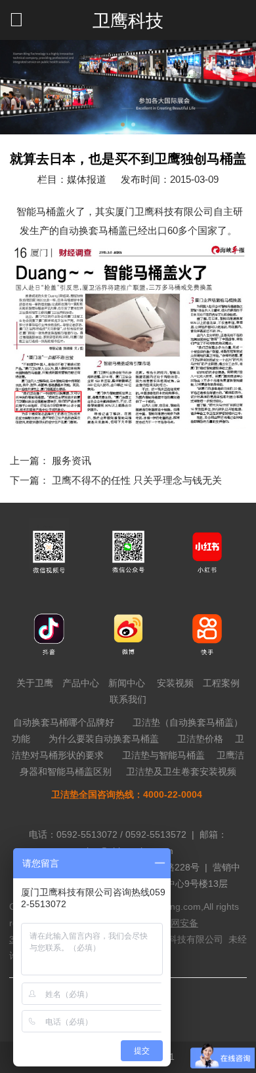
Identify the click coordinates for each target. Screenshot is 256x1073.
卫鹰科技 (128, 20)
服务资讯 (71, 461)
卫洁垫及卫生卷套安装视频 (181, 771)
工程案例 (221, 683)
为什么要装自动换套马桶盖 (104, 738)
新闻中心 (126, 683)
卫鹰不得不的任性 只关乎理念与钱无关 (137, 480)
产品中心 (80, 683)
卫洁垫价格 (200, 738)
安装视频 (175, 683)
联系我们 (128, 699)
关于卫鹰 (34, 683)
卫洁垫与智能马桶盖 (163, 755)
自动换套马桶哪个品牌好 (63, 722)
